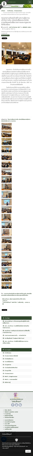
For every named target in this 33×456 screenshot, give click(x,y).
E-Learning (8, 414)
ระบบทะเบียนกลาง (9, 420)
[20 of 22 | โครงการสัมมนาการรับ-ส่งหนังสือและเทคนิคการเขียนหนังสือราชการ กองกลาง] (16, 270)
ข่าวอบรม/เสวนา (8, 373)
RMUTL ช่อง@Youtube (10, 376)
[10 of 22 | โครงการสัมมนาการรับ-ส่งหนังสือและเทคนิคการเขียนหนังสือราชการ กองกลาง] (16, 194)
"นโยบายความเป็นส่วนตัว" (20, 446)
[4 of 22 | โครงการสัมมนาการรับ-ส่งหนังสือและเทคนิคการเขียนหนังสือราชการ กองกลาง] (16, 149)
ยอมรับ (28, 451)
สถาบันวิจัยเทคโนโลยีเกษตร (8, 2)
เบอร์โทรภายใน (8, 429)
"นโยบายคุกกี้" (5, 448)
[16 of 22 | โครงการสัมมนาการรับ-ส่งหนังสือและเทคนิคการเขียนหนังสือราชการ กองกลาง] (16, 240)
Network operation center (11, 412)
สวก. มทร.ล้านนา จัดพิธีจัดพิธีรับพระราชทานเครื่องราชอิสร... (15, 342)
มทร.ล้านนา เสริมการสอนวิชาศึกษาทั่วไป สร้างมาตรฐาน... (14, 300)
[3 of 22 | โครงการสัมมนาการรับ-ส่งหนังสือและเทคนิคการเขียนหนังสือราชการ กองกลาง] (16, 141)
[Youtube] (16, 405)
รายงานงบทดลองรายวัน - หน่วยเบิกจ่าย (15, 335)
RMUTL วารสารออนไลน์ (10, 379)
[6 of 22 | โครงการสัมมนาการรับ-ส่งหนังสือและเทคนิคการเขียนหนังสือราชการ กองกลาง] (16, 164)
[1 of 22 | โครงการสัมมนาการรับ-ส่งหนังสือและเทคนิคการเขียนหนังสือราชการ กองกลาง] (16, 126)
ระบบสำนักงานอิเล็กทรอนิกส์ (11, 427)
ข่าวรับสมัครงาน (8, 359)
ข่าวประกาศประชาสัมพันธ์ (11, 356)
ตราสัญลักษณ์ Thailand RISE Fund (14, 338)
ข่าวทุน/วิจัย (7, 370)
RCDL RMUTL (8, 410)
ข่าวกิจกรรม (7, 353)
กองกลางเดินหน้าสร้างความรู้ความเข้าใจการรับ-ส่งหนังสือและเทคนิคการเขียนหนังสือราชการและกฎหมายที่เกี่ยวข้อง (16, 294)
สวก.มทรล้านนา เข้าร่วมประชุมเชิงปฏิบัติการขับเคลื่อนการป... (16, 322)
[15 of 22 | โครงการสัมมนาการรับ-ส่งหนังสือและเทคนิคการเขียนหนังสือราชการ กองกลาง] (16, 232)
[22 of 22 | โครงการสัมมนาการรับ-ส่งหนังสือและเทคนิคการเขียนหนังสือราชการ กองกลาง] (16, 285)
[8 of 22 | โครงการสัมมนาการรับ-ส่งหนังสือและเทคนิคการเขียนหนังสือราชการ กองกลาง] (16, 179)
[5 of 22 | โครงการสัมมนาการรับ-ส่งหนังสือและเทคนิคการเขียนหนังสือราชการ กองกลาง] (16, 156)
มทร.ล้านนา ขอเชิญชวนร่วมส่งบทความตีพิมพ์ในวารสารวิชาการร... (16, 331)
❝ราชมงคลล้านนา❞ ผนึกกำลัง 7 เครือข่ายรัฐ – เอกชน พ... (16, 302)
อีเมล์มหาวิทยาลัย (9, 415)
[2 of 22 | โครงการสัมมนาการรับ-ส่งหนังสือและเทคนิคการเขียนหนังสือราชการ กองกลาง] (16, 133)
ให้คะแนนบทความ (5, 35)
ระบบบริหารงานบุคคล (10, 422)
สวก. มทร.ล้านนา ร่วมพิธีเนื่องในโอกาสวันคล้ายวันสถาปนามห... (16, 327)
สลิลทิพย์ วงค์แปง (27, 27)
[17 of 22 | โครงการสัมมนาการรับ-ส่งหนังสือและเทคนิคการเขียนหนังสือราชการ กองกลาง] (16, 247)
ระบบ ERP (7, 424)
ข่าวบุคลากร (7, 365)
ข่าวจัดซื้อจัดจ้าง (8, 362)
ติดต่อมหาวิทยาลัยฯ (9, 417)
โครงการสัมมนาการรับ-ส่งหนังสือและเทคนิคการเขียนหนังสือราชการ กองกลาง (15, 120)
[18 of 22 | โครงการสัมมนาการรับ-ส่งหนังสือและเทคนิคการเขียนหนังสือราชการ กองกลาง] (16, 255)
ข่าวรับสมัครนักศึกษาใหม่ (10, 367)
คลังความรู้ (7, 382)
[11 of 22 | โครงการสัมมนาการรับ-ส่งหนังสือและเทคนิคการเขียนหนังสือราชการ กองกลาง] (16, 202)
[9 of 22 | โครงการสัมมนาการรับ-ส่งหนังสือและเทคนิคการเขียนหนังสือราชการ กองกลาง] (16, 186)
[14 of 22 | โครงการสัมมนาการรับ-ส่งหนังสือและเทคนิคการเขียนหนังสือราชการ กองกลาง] (16, 224)
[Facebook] (12, 405)
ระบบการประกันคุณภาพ (10, 425)
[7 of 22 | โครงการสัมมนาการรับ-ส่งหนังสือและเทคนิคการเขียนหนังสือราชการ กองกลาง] (16, 171)
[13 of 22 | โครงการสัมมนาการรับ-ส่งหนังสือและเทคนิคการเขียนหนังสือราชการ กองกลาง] (16, 217)
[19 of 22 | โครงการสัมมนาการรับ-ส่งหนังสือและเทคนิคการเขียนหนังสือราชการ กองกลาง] (16, 262)
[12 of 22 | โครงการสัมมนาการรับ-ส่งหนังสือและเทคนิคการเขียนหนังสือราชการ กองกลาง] (16, 209)
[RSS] (20, 405)
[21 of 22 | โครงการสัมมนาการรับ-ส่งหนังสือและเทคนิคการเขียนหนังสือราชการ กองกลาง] (16, 277)
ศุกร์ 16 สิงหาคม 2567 (14, 27)
